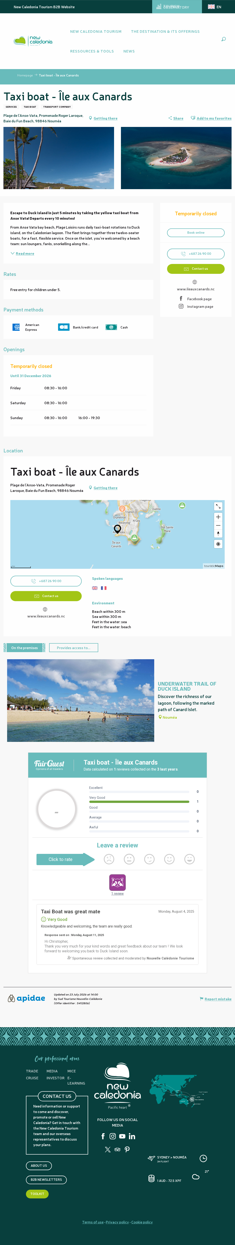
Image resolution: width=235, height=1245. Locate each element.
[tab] (24, 647)
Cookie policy (142, 1221)
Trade (32, 1070)
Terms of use (93, 1221)
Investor (55, 1077)
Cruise (32, 1077)
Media (52, 1070)
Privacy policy (117, 1221)
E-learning (76, 1080)
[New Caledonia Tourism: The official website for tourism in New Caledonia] (32, 41)
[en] (215, 6)
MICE (71, 1070)
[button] (223, 39)
